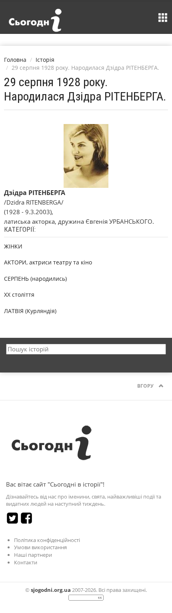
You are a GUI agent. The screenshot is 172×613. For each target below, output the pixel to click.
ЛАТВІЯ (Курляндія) (30, 311)
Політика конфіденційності (47, 540)
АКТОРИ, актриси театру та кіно (48, 262)
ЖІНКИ (13, 246)
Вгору (146, 385)
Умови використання (40, 547)
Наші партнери (33, 554)
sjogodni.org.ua (51, 589)
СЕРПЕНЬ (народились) (35, 278)
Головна (15, 59)
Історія (45, 59)
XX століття (19, 294)
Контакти (25, 562)
